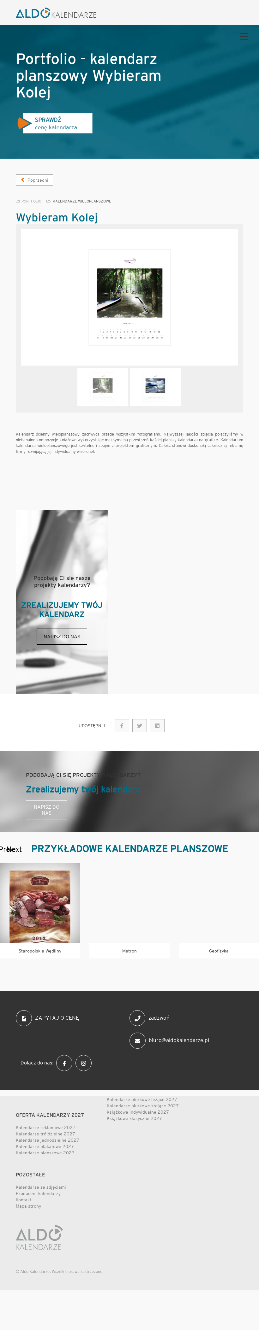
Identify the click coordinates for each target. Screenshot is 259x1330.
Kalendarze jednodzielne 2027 (47, 1140)
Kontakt (23, 1199)
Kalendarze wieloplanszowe (82, 201)
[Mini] (40, 903)
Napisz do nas (62, 637)
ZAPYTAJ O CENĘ (57, 1018)
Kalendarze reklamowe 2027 (45, 1127)
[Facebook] (65, 1062)
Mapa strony (28, 1206)
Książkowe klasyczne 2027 (134, 1118)
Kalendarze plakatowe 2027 (45, 1146)
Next (9, 850)
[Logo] (56, 13)
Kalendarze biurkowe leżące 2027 (142, 1099)
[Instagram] (85, 1062)
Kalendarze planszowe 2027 (45, 1152)
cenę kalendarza (54, 123)
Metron (129, 951)
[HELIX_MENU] (242, 36)
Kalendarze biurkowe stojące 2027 (143, 1105)
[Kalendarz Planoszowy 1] (129, 297)
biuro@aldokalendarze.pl (179, 1040)
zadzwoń (159, 1018)
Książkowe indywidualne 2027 (138, 1112)
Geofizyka (219, 951)
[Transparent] (102, 387)
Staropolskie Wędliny (40, 951)
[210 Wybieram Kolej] (122, 725)
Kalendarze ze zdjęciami (41, 1187)
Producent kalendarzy (38, 1193)
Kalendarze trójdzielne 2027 (45, 1133)
